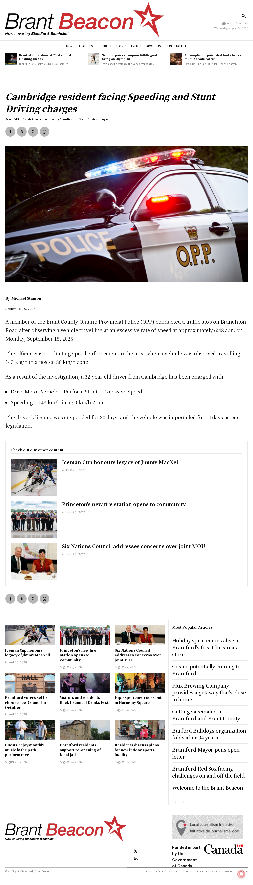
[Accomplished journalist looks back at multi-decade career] (176, 59)
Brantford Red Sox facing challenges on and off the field (208, 772)
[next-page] (183, 802)
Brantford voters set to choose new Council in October (26, 702)
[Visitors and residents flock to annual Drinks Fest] (85, 683)
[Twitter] (22, 132)
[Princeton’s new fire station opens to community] (34, 519)
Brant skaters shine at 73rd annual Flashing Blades (45, 57)
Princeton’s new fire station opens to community (124, 504)
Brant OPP (12, 119)
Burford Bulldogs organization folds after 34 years (209, 734)
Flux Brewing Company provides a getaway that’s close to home (209, 692)
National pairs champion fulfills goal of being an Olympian (131, 57)
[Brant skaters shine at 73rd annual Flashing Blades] (11, 59)
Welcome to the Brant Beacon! (208, 787)
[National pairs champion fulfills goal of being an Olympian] (93, 59)
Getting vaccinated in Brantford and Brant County (206, 715)
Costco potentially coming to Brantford (206, 670)
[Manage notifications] (241, 874)
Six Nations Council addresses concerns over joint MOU (133, 546)
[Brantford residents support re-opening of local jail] (85, 730)
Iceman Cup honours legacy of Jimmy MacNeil (121, 462)
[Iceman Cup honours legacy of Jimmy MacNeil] (34, 477)
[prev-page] (175, 802)
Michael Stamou (26, 298)
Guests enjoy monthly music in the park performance (24, 749)
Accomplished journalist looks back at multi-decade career (214, 57)
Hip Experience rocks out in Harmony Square (138, 700)
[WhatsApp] (44, 132)
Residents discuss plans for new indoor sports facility (137, 749)
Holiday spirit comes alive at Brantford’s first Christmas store (206, 647)
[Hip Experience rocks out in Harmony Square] (140, 683)
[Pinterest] (33, 132)
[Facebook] (10, 132)
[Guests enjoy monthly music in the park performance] (30, 730)
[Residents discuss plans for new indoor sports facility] (140, 730)
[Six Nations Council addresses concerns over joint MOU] (34, 561)
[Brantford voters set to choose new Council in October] (30, 683)
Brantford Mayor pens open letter (206, 753)
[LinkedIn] (136, 859)
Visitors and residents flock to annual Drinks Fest (84, 700)
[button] (243, 15)
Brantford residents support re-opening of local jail (80, 749)
